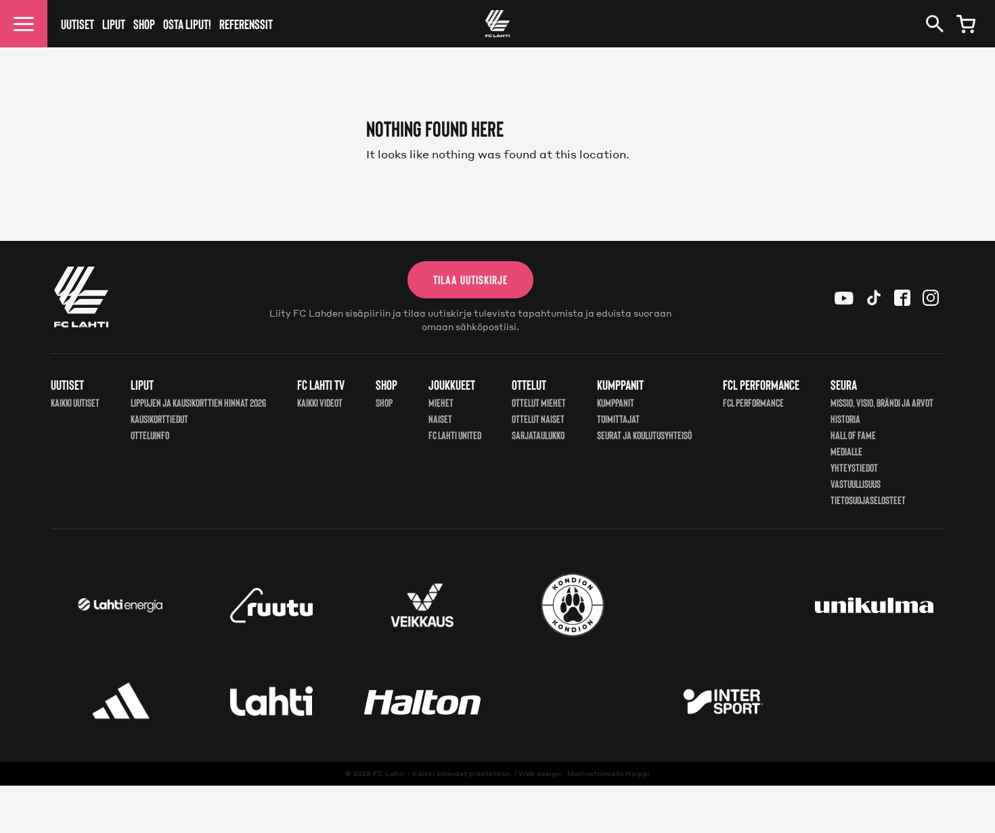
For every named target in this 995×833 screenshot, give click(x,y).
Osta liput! (187, 24)
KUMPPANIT (615, 402)
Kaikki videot (319, 402)
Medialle (846, 451)
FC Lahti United (454, 434)
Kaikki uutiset (75, 402)
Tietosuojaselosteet (868, 499)
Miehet (441, 402)
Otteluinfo (150, 434)
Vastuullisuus (856, 483)
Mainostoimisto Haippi (608, 773)
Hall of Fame (853, 434)
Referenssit (246, 24)
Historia (845, 418)
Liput (113, 24)
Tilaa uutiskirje (470, 279)
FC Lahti (389, 773)
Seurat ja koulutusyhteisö (644, 434)
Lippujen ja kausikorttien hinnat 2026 (198, 402)
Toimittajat (618, 418)
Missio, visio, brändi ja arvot (882, 402)
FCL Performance (753, 402)
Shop (144, 24)
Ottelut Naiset (538, 418)
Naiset (440, 418)
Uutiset (77, 24)
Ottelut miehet (539, 402)
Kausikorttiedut (159, 418)
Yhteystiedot (854, 467)
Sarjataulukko (538, 434)
